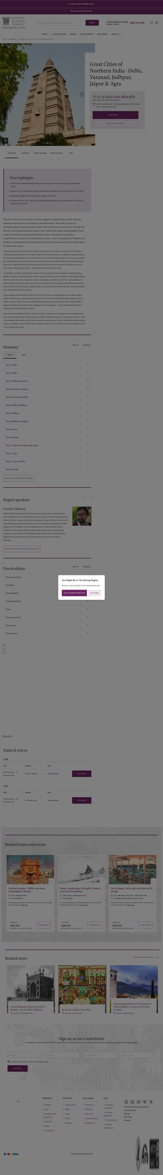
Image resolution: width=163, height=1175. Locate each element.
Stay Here (95, 593)
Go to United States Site (74, 593)
